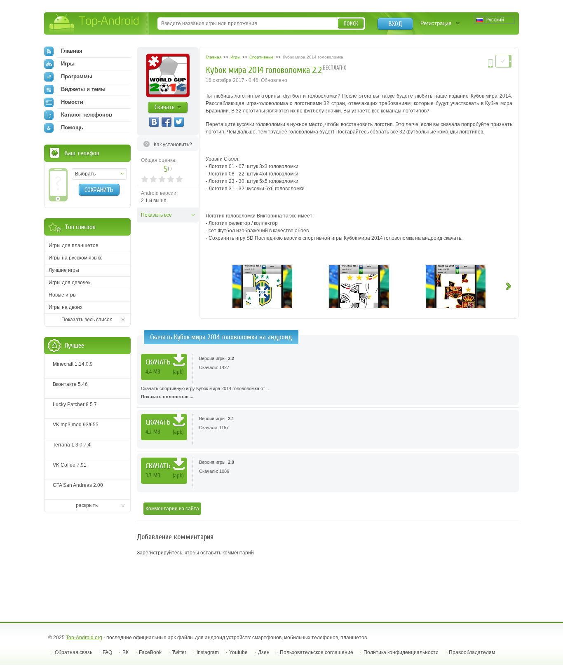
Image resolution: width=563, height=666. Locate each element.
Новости (72, 102)
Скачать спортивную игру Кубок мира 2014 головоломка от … (206, 392)
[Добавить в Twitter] (179, 122)
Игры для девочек (69, 282)
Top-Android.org (84, 637)
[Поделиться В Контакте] (154, 122)
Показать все (156, 215)
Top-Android (94, 24)
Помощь (72, 127)
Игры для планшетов (73, 245)
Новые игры (63, 295)
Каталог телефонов (86, 115)
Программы (76, 76)
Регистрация (435, 23)
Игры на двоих (65, 307)
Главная (71, 51)
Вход (395, 24)
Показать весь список (86, 319)
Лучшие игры (64, 270)
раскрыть (87, 505)
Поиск (351, 23)
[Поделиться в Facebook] (166, 122)
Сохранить (98, 190)
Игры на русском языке (76, 258)
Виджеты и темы (83, 89)
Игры (68, 64)
